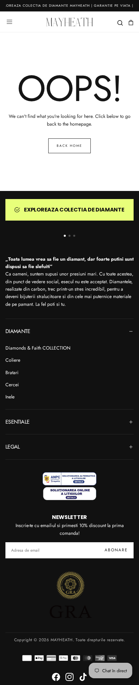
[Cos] (131, 23)
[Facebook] (56, 677)
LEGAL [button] (12, 447)
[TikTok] (83, 677)
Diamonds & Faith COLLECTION (38, 348)
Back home (69, 145)
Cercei (12, 384)
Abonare (116, 550)
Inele (10, 396)
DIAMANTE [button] (17, 331)
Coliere (12, 360)
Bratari (12, 372)
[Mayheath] (69, 486)
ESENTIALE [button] (17, 422)
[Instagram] (69, 677)
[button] (9, 22)
